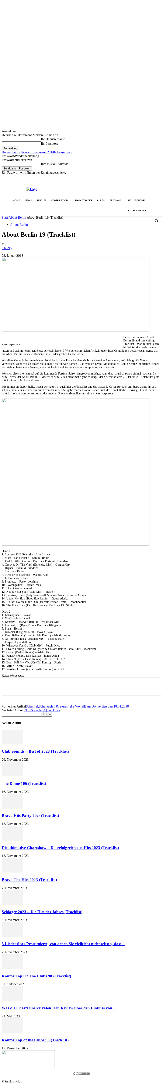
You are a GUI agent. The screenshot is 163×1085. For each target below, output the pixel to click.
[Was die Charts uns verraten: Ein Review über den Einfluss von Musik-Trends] (12, 1000)
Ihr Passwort (49, 143)
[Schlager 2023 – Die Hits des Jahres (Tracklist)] (12, 903)
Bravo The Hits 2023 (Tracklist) (29, 879)
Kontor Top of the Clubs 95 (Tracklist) (35, 1040)
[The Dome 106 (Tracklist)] (12, 775)
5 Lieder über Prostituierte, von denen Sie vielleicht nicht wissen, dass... (63, 944)
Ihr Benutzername (53, 139)
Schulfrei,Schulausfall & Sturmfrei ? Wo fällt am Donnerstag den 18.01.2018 (77, 706)
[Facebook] (135, 177)
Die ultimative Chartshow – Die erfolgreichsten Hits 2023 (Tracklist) (60, 847)
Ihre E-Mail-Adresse (54, 164)
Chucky (7, 248)
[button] (156, 221)
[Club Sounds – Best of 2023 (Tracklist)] (12, 743)
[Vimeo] (152, 177)
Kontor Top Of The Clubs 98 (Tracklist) (36, 976)
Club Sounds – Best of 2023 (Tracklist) (35, 751)
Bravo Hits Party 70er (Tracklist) (30, 815)
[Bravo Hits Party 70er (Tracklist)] (12, 807)
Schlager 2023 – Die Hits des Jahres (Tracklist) (42, 912)
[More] (129, 686)
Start (5, 217)
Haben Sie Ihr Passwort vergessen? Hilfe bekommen (37, 152)
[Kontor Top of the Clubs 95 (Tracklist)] (12, 1032)
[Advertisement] (111, 188)
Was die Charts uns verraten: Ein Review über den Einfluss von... (58, 1008)
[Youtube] (158, 177)
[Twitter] (147, 177)
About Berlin (17, 217)
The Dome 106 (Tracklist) (24, 783)
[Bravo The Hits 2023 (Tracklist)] (12, 871)
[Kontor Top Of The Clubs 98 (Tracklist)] (12, 968)
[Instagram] (141, 177)
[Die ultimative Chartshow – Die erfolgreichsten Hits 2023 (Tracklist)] (12, 839)
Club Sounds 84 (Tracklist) (42, 710)
